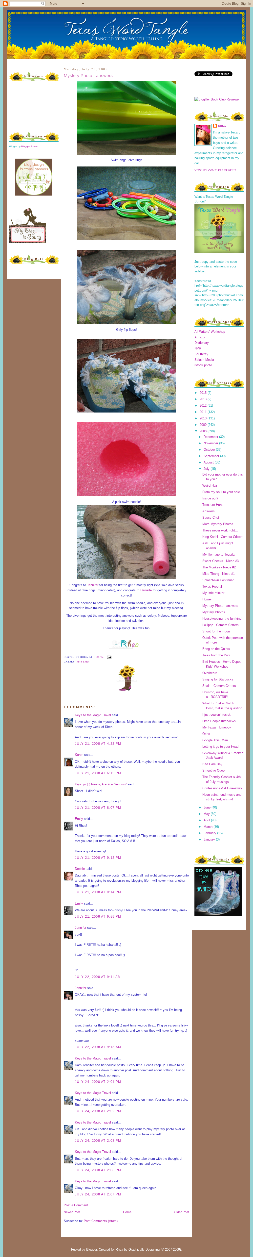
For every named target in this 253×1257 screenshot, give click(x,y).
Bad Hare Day (212, 764)
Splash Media (204, 360)
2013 (204, 399)
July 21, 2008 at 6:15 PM (98, 773)
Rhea (222, 125)
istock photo (203, 365)
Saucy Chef (210, 517)
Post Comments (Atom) (101, 1221)
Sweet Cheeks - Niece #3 (220, 561)
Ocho (206, 734)
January (210, 839)
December (211, 437)
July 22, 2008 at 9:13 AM (98, 1047)
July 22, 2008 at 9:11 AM (98, 977)
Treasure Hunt (212, 505)
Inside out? (210, 498)
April (207, 820)
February (210, 833)
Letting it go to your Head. (220, 746)
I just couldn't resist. (216, 714)
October (210, 449)
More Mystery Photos (217, 524)
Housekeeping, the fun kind (221, 618)
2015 (204, 393)
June (207, 807)
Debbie (80, 869)
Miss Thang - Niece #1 (218, 574)
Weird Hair (209, 485)
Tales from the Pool (216, 655)
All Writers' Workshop (209, 331)
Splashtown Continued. (218, 580)
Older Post (181, 1212)
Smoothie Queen (214, 770)
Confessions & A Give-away (222, 788)
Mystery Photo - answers (88, 75)
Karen (79, 755)
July (207, 469)
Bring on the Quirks (216, 649)
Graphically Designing (144, 1249)
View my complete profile (215, 170)
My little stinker (213, 593)
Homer (207, 599)
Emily (79, 819)
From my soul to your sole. (221, 492)
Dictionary (201, 343)
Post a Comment (76, 1205)
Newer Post (72, 1212)
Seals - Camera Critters (219, 686)
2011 (204, 412)
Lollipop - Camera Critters (220, 625)
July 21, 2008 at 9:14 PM (98, 892)
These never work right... (220, 530)
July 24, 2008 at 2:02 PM (98, 1111)
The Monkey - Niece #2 (219, 567)
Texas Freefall (212, 586)
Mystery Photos (213, 612)
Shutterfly (201, 354)
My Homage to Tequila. (218, 554)
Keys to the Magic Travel (93, 715)
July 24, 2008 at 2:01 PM (98, 1082)
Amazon (200, 337)
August (209, 462)
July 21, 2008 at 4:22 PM (98, 743)
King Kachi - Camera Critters (222, 537)
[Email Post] (108, 657)
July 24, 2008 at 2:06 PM (98, 1170)
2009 (204, 425)
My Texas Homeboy (216, 727)
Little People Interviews (219, 721)
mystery (83, 661)
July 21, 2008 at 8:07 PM (98, 808)
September (212, 456)
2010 (204, 418)
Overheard (209, 673)
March (208, 826)
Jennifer (92, 585)
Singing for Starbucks (217, 679)
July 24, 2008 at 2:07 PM (98, 1194)
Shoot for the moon (216, 631)
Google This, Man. (215, 740)
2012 (204, 405)
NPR (197, 348)
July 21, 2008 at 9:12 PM (98, 858)
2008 (204, 431)
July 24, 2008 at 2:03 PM (98, 1140)
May (207, 814)
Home (127, 1212)
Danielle (146, 590)
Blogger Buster (29, 146)
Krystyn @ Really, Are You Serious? (100, 784)
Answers (208, 511)
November (211, 443)
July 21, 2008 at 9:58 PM (98, 916)
